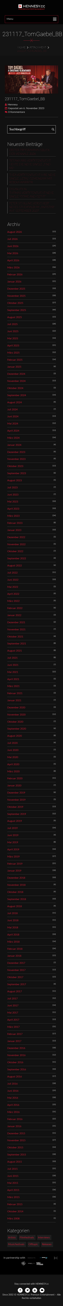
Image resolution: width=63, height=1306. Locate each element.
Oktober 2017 (15, 977)
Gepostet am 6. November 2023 (26, 108)
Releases (47, 1244)
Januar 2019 (14, 870)
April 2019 (13, 849)
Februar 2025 (14, 360)
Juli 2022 (12, 572)
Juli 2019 (12, 828)
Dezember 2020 (16, 707)
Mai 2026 (12, 253)
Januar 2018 (14, 956)
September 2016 (16, 1069)
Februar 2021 (14, 693)
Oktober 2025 (15, 303)
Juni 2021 (12, 665)
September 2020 (16, 728)
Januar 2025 (14, 367)
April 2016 (13, 1105)
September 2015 (16, 1154)
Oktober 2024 (15, 388)
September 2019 (16, 814)
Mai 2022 (12, 587)
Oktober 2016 (15, 1062)
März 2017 (13, 1027)
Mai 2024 (12, 423)
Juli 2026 (12, 239)
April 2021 (13, 679)
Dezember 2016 (16, 1048)
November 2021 (16, 629)
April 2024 (13, 430)
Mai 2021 (12, 672)
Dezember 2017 (16, 963)
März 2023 (13, 516)
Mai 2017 (12, 1012)
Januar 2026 (14, 281)
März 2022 (13, 601)
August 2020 (14, 736)
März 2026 (13, 267)
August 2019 (14, 821)
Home (22, 47)
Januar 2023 (14, 530)
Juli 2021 (12, 658)
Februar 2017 (14, 1034)
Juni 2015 (12, 1176)
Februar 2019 (14, 863)
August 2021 (14, 650)
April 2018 (13, 934)
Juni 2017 (12, 1005)
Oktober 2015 (15, 1147)
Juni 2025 (12, 331)
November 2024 (16, 381)
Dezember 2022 (16, 537)
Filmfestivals (27, 1237)
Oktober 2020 (15, 722)
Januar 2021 (14, 700)
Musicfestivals (16, 1244)
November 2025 (16, 296)
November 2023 (16, 459)
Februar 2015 (14, 1204)
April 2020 (13, 764)
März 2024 (13, 438)
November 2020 (16, 714)
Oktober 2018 (15, 892)
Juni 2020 (12, 750)
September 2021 (16, 643)
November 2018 (16, 885)
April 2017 (13, 1020)
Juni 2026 (12, 246)
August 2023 (14, 480)
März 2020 (13, 771)
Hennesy (13, 104)
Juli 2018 (12, 913)
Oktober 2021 (15, 636)
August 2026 (14, 232)
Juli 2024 (12, 409)
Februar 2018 (14, 949)
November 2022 (16, 544)
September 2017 (16, 984)
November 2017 (16, 970)
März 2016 (13, 1112)
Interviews (44, 1237)
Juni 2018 (12, 920)
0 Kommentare (16, 112)
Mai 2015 (12, 1183)
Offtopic (33, 1244)
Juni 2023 (12, 494)
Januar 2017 (14, 1041)
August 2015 (14, 1161)
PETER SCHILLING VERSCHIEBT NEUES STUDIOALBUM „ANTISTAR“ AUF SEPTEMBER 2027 (32, 207)
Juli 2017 (12, 998)
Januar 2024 (14, 445)
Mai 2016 (12, 1098)
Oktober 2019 (15, 807)
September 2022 (16, 558)
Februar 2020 (14, 778)
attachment (38, 47)
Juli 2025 (12, 324)
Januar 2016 (14, 1126)
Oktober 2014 (15, 1211)
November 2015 (16, 1140)
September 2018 (16, 899)
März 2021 (13, 686)
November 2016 (16, 1055)
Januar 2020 (14, 785)
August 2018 (14, 906)
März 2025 (13, 352)
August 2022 (14, 565)
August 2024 (14, 402)
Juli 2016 (12, 1083)
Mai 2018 (12, 927)
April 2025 (13, 345)
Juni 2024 (12, 416)
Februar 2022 (14, 608)
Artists (12, 1237)
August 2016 (14, 1076)
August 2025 (14, 317)
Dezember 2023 (16, 452)
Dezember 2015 (16, 1133)
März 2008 (13, 1218)
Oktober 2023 (15, 466)
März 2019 (13, 856)
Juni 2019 (12, 835)
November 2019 (16, 800)
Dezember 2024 (16, 374)
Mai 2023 (12, 501)
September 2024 (16, 395)
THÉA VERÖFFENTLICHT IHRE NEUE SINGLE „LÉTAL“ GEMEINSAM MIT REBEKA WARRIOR (32, 179)
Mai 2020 (12, 757)
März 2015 (13, 1197)
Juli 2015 (12, 1169)
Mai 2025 (12, 338)
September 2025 (16, 310)
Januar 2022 (14, 615)
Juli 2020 (12, 743)
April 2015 (13, 1190)
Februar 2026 (14, 274)
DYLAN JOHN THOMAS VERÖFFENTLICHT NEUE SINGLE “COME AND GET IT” (31, 193)
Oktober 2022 (15, 551)
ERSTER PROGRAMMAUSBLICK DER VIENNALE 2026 (29, 152)
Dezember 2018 (16, 878)
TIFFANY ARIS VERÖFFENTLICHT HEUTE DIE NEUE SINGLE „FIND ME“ (30, 164)
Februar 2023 (14, 523)
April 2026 (13, 260)
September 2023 (16, 473)
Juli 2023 (12, 487)
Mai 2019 (12, 842)
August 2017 (14, 991)
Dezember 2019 (16, 792)
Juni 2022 (12, 580)
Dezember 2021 (16, 622)
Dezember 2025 (16, 288)
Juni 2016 (12, 1091)
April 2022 (13, 594)
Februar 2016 (14, 1119)
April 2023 (13, 508)
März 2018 (13, 941)
